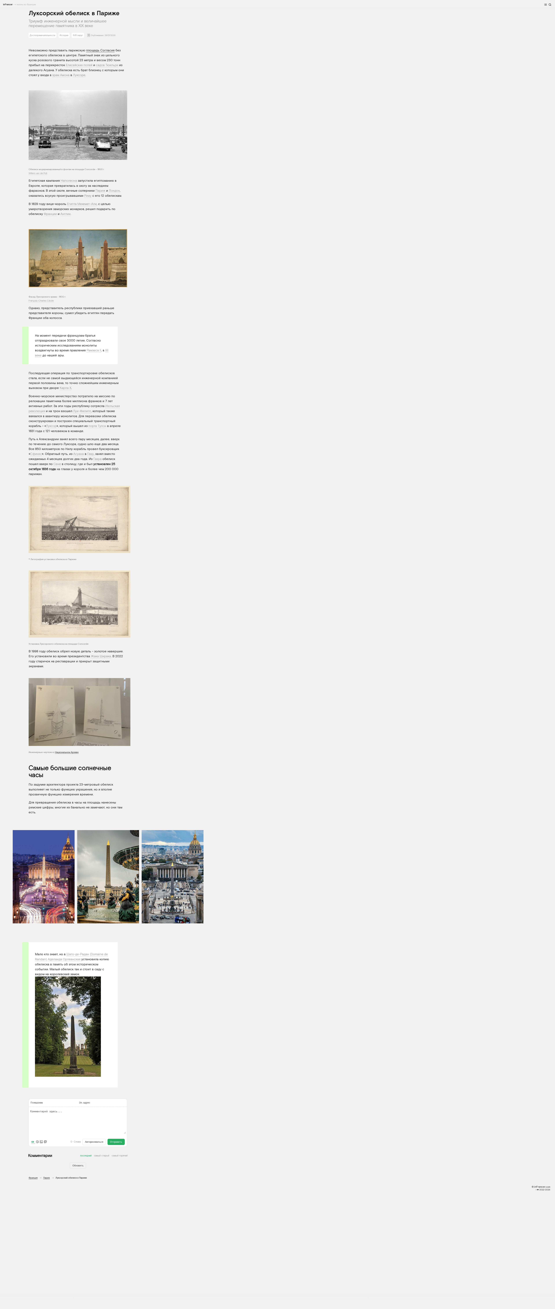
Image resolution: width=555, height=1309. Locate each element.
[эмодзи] (37, 1142)
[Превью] (45, 1142)
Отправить (116, 1141)
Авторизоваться (94, 1141)
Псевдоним (36, 1102)
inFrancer (8, 4)
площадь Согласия (100, 50)
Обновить (78, 1165)
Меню (545, 4)
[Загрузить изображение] (41, 1142)
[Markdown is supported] (33, 1142)
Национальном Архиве (67, 752)
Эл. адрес (84, 1102)
